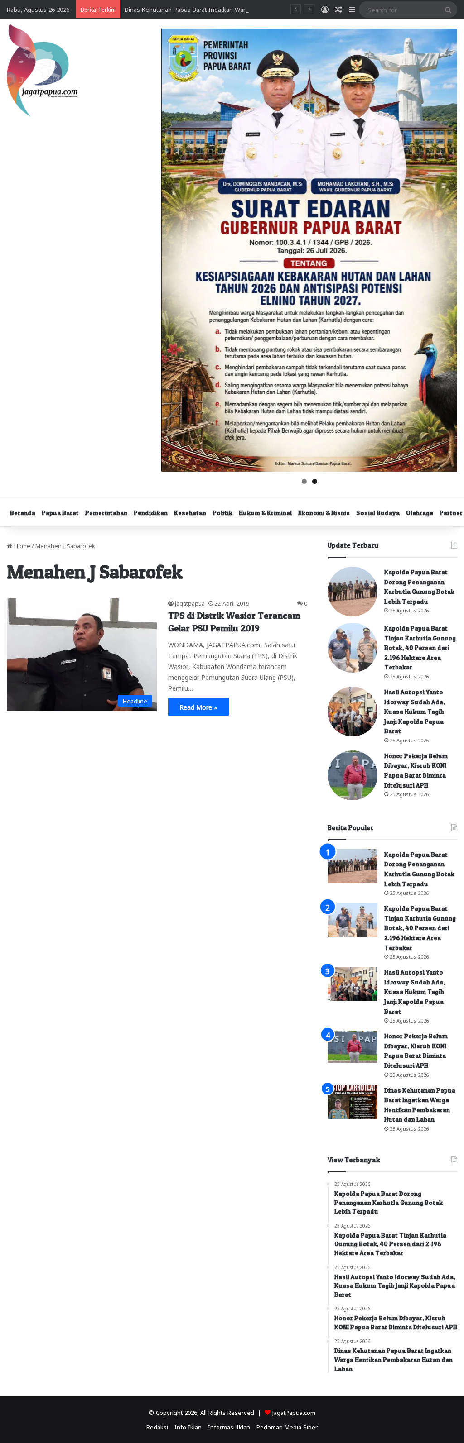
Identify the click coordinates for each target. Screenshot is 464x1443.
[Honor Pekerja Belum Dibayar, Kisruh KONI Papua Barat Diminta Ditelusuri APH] (352, 775)
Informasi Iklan (229, 1426)
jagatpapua (190, 603)
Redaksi (157, 1426)
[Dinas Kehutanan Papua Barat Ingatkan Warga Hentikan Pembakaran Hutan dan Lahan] (352, 1102)
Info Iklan (188, 1426)
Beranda (22, 512)
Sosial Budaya (378, 512)
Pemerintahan (106, 512)
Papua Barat (60, 512)
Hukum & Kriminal (265, 512)
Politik (222, 512)
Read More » (198, 706)
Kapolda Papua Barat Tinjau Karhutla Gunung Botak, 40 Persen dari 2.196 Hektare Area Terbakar (420, 647)
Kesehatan (190, 512)
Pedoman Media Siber (287, 1426)
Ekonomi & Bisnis (324, 512)
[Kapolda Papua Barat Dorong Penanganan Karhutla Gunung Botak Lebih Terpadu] (352, 591)
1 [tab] (304, 481)
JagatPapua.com (293, 1412)
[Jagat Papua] (42, 70)
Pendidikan (151, 512)
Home (21, 545)
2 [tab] (314, 481)
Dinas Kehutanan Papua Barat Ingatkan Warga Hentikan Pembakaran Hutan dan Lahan (244, 8)
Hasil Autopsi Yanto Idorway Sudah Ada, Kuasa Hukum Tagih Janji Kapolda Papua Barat (414, 711)
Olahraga (419, 512)
